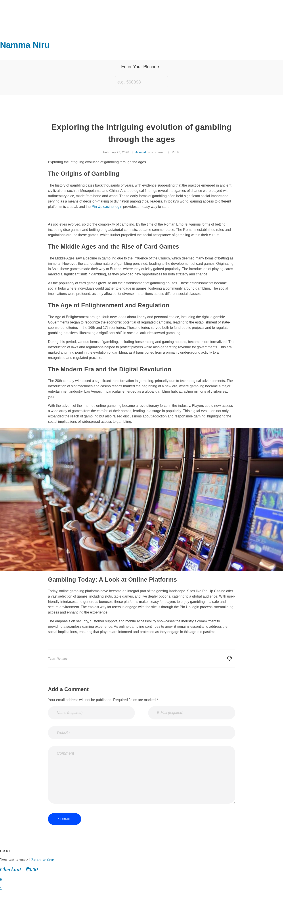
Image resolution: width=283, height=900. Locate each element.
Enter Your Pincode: (140, 66)
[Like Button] (229, 658)
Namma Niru (25, 45)
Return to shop (42, 859)
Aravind (140, 152)
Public (176, 152)
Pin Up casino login (107, 206)
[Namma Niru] (7, 20)
